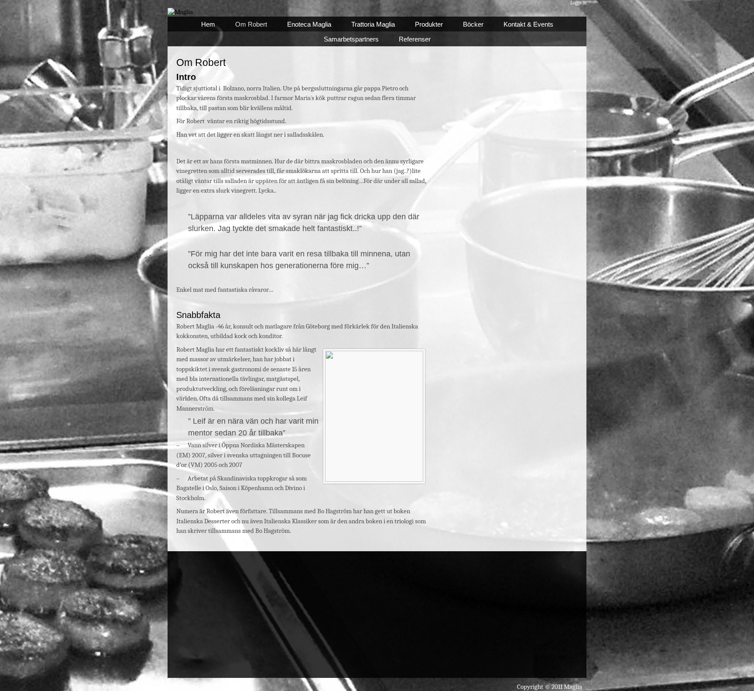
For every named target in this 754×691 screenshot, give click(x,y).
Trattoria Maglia (373, 24)
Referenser (415, 39)
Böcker (473, 24)
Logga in (578, 3)
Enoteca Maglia (309, 24)
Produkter (429, 24)
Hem (208, 24)
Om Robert (251, 24)
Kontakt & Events (528, 24)
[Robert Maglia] (180, 12)
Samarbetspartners (351, 39)
